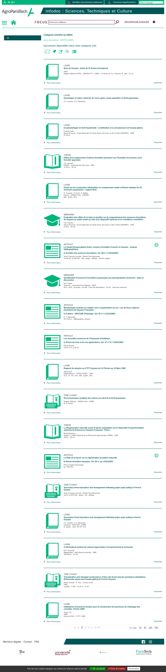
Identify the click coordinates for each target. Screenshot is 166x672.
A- (5, 2)
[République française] (22, 652)
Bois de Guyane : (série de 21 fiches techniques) (86, 68)
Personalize (134, 669)
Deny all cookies (117, 669)
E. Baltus (84, 193)
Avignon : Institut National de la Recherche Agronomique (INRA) (88, 435)
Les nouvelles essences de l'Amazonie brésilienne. (87, 338)
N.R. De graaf (69, 550)
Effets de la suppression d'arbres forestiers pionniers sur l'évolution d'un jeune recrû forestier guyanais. (103, 159)
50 (145, 628)
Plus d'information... (54, 83)
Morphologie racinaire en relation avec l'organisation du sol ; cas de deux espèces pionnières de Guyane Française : (101, 309)
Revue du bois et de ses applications (83, 342)
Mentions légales (12, 641)
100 (150, 628)
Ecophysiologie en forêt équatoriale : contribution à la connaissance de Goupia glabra (103, 128)
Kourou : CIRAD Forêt (72, 195)
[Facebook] (143, 641)
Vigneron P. (68, 372)
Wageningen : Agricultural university (78, 552)
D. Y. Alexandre (69, 317)
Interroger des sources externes (74, 51)
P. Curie (77, 193)
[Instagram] (150, 641)
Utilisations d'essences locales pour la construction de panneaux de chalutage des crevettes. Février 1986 (102, 608)
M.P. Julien (68, 283)
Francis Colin (69, 131)
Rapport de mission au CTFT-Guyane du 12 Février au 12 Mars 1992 (95, 368)
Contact (28, 641)
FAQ (36, 641)
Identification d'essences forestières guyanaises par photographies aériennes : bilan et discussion (104, 279)
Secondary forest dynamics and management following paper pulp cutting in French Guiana (102, 488)
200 (156, 628)
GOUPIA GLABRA (67, 40)
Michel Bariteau (70, 433)
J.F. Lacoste (68, 101)
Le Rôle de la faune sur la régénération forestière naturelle (90, 458)
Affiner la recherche (67, 51)
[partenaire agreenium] (103, 652)
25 (140, 628)
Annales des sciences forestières (81, 253)
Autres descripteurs (51, 40)
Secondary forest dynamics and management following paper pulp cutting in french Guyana (102, 518)
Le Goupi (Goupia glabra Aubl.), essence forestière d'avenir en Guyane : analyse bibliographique (100, 248)
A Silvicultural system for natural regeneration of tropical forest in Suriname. (98, 547)
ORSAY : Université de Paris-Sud (76, 165)
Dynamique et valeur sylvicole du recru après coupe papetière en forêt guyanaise (101, 98)
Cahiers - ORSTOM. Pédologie (79, 314)
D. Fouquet (68, 193)
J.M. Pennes (68, 223)
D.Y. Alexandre (80, 101)
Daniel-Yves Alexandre (91, 256)
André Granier (69, 583)
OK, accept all (98, 669)
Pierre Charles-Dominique (74, 465)
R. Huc (79, 583)
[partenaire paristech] (144, 652)
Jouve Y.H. (68, 612)
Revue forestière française (78, 461)
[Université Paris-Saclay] (63, 652)
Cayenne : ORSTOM (72, 525)
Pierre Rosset (69, 346)
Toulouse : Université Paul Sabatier (77, 285)
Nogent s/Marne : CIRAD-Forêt (76, 401)
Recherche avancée (137, 22)
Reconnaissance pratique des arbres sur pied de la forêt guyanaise (94, 398)
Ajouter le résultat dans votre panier (54, 51)
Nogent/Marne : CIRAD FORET (76, 374)
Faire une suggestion (61, 51)
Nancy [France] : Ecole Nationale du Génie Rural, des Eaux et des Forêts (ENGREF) (96, 133)
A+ (13, 2)
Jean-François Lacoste (73, 256)
